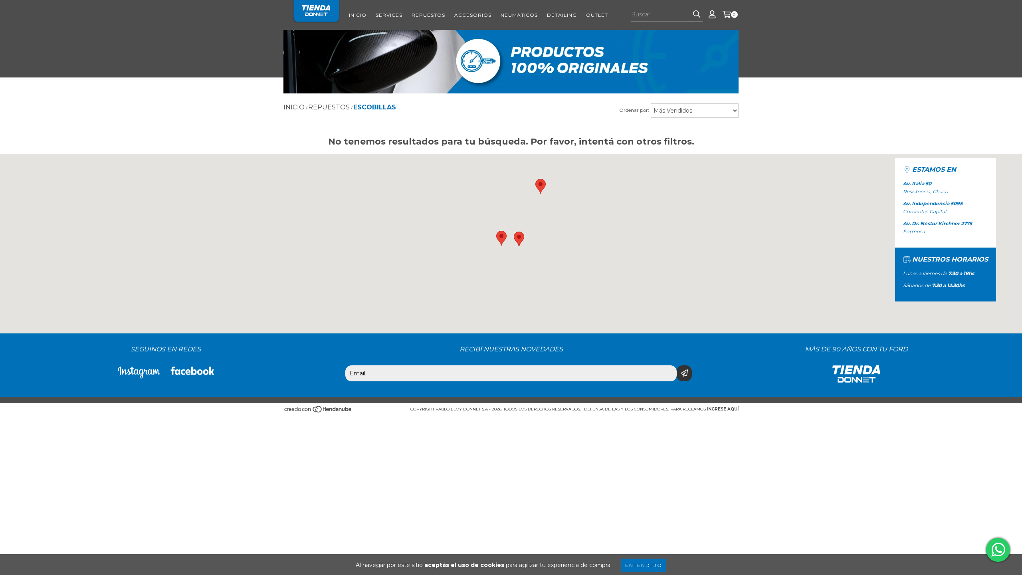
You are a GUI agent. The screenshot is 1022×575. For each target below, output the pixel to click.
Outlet (597, 15)
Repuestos (428, 15)
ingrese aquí (723, 409)
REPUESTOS (329, 107)
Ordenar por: (634, 110)
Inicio (357, 15)
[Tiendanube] (318, 411)
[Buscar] (696, 14)
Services (389, 15)
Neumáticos (519, 15)
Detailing (562, 15)
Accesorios (472, 15)
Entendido (643, 565)
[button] (501, 238)
